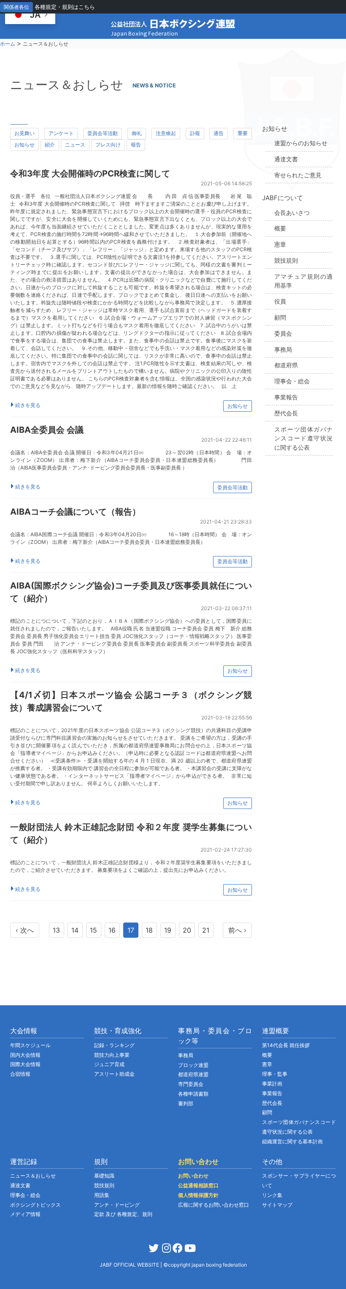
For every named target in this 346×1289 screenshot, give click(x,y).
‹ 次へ (25, 930)
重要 (243, 133)
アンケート (61, 133)
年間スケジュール (30, 1045)
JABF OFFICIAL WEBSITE (130, 1265)
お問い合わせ (193, 1175)
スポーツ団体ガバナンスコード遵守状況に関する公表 (303, 438)
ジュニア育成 (109, 1064)
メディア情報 (25, 1214)
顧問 (280, 317)
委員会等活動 (102, 133)
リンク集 (272, 1195)
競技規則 (286, 260)
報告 (136, 144)
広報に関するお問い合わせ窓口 (213, 1205)
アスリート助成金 (114, 1074)
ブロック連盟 (193, 1065)
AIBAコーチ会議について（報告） (75, 512)
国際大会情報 (25, 1064)
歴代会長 (286, 413)
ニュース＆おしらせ (33, 1175)
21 (205, 930)
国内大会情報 (25, 1055)
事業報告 (286, 397)
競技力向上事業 (112, 1055)
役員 (280, 301)
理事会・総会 (292, 381)
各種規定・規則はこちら (65, 6)
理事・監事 (274, 1074)
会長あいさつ (292, 212)
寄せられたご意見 (298, 175)
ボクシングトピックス (35, 1205)
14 (74, 930)
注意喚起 (166, 133)
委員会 (283, 333)
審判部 (185, 1103)
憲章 (280, 244)
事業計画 (272, 1083)
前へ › (237, 930)
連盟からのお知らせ (300, 143)
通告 (219, 133)
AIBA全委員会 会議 (47, 430)
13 (56, 930)
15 (93, 930)
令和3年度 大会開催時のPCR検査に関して (90, 173)
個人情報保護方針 (198, 1195)
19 (167, 930)
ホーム (7, 44)
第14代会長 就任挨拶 (286, 1045)
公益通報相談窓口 (198, 1185)
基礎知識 (104, 1175)
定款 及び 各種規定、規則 (123, 1214)
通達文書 (286, 159)
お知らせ (24, 144)
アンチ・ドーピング (117, 1205)
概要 (280, 228)
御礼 (137, 133)
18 (149, 930)
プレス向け (108, 144)
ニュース (75, 144)
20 (187, 930)
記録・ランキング (114, 1045)
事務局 (283, 349)
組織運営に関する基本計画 (292, 1141)
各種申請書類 (193, 1094)
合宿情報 (20, 1074)
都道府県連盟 (193, 1074)
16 (112, 930)
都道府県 (286, 365)
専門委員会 (190, 1084)
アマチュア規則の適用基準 (303, 281)
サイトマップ (277, 1205)
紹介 (50, 144)
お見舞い (24, 133)
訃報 (195, 133)
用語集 (101, 1195)
